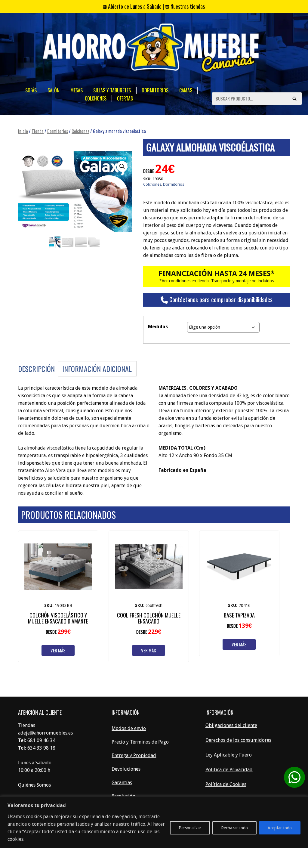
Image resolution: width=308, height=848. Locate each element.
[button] (122, 166)
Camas (185, 90)
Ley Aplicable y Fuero (228, 755)
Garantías (122, 782)
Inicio (23, 131)
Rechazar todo (234, 827)
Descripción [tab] (36, 368)
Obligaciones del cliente (231, 725)
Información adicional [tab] (97, 368)
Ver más (58, 650)
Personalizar (190, 827)
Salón (54, 90)
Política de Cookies (225, 784)
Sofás (31, 90)
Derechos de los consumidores (238, 740)
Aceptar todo (280, 827)
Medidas (158, 327)
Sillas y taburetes (112, 90)
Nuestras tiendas (187, 6)
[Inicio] (150, 49)
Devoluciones (126, 769)
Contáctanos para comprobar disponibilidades (220, 299)
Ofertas (125, 98)
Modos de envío (129, 728)
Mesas (76, 90)
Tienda (38, 131)
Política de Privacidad (229, 769)
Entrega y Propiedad (134, 755)
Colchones (95, 98)
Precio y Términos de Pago (140, 742)
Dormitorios (155, 90)
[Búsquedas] (294, 98)
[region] (154, 822)
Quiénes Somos (34, 785)
